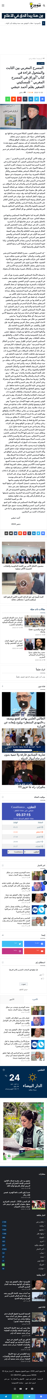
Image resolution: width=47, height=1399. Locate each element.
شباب (42, 1253)
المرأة (42, 1265)
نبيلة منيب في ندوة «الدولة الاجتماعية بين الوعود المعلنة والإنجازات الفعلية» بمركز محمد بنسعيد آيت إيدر (17, 1330)
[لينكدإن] (30, 99)
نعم (41, 975)
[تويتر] (36, 99)
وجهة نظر (40, 1234)
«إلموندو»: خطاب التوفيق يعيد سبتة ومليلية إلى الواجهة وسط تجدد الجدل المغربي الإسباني (17, 897)
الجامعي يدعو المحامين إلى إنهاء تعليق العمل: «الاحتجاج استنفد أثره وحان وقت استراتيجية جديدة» (16, 920)
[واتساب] (7, 99)
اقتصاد (41, 1237)
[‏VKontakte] (15, 533)
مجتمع (41, 1230)
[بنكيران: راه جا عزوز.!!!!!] (23, 772)
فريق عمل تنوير (30, 1383)
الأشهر (11, 999)
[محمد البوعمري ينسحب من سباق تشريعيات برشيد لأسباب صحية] (38, 875)
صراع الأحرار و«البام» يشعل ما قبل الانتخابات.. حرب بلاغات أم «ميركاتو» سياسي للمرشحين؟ (17, 909)
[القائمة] (3, 6)
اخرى (42, 1241)
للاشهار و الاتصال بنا (17, 1379)
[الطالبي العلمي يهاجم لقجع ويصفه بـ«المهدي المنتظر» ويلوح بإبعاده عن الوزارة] (23, 704)
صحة (42, 1257)
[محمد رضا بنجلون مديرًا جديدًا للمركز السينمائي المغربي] (34, 644)
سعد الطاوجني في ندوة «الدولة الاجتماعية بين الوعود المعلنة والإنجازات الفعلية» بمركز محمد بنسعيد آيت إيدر (16, 1356)
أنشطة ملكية (39, 1245)
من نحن (6, 1379)
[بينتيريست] (19, 99)
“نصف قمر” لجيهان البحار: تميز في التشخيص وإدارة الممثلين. (14, 643)
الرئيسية (40, 58)
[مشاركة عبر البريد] (11, 533)
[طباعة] (6, 533)
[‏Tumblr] (25, 99)
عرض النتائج (24, 989)
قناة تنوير (40, 1261)
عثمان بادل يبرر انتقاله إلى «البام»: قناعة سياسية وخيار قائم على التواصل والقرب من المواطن (16, 885)
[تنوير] (35, 5)
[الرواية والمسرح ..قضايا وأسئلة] (34, 621)
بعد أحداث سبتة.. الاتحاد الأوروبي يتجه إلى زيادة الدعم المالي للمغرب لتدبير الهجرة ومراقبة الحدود (17, 1295)
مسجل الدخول (30, 677)
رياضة (42, 1226)
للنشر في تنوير (31, 1379)
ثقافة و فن (32, 58)
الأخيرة (35, 999)
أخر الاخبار (40, 1249)
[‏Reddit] (13, 99)
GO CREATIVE (16, 1375)
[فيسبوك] (42, 99)
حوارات (41, 1268)
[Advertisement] (23, 40)
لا (41, 979)
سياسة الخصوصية (17, 1383)
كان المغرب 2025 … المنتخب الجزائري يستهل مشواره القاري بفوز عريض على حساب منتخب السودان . (16, 1204)
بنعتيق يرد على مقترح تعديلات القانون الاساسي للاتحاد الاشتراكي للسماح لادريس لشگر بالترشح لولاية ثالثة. (17, 1183)
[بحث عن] (44, 6)
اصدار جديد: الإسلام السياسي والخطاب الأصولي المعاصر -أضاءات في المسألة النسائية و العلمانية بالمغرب (12, 621)
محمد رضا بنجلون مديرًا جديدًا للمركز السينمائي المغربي (37, 654)
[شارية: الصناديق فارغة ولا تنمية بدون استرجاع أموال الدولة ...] (23, 740)
